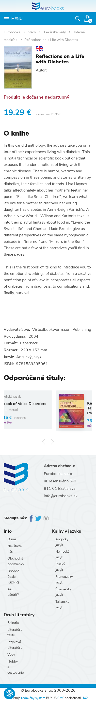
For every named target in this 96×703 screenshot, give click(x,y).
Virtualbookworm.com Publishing (61, 329)
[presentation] (44, 442)
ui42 (84, 698)
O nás (11, 539)
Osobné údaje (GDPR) (13, 577)
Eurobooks (12, 32)
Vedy (32, 32)
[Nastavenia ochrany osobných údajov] (9, 693)
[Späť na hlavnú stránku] (48, 6)
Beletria (13, 622)
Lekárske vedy (55, 32)
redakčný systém (33, 698)
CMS (60, 698)
